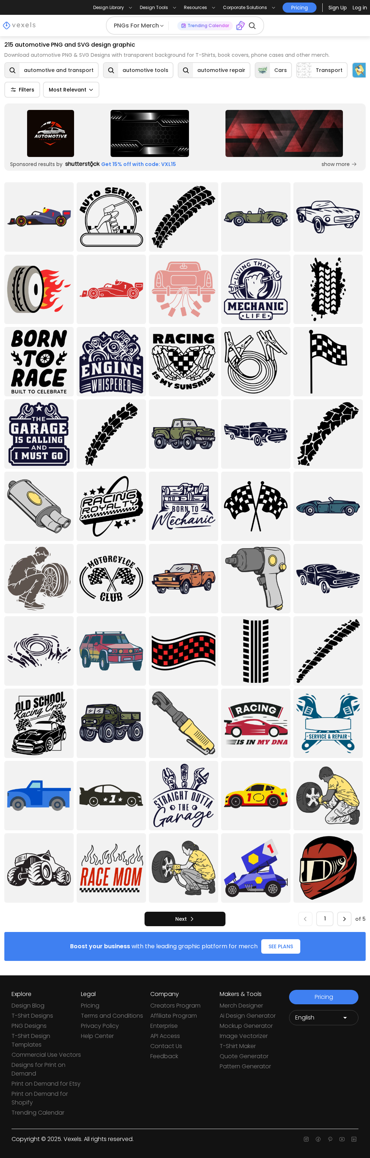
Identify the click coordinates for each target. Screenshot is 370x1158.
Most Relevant (67, 89)
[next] (344, 919)
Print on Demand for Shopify (40, 1098)
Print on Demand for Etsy (46, 1084)
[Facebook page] (318, 1139)
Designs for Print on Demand (38, 1069)
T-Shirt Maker (238, 1046)
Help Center (97, 1036)
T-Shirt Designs (32, 1016)
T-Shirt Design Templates (31, 1040)
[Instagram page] (306, 1139)
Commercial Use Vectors (46, 1055)
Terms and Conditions (112, 1016)
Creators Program (175, 1005)
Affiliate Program (173, 1016)
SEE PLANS (280, 946)
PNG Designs (29, 1026)
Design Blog (28, 1005)
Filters (26, 89)
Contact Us (166, 1046)
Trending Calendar (38, 1112)
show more (336, 164)
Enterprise (164, 1026)
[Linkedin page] (353, 1139)
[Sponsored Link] (50, 133)
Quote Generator (244, 1056)
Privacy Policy (100, 1026)
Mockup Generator (246, 1026)
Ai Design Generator (248, 1016)
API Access (165, 1036)
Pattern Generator (245, 1066)
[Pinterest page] (330, 1139)
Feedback (164, 1056)
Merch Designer (241, 1005)
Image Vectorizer (244, 1036)
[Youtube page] (342, 1139)
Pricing (90, 1005)
